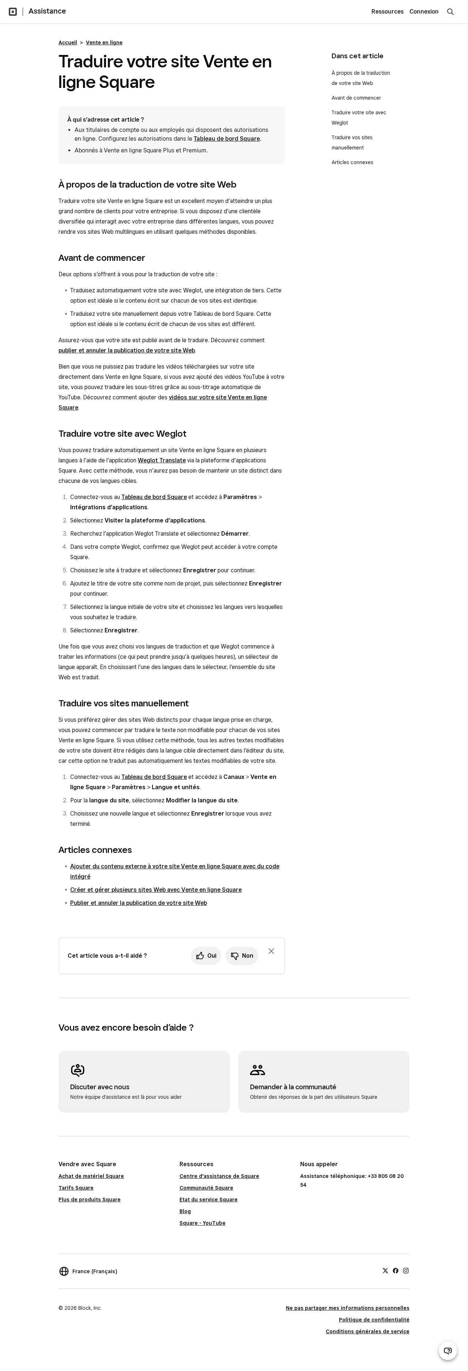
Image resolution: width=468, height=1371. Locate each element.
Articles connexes (352, 162)
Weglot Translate (162, 460)
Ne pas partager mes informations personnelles (348, 1308)
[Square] (13, 12)
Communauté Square (206, 1188)
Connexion (424, 11)
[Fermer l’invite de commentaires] (271, 951)
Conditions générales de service (368, 1331)
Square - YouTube (203, 1223)
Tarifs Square (76, 1188)
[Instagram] (406, 1270)
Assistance (47, 11)
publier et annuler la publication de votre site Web (126, 350)
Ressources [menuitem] (387, 11)
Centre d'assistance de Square (219, 1176)
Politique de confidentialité (374, 1320)
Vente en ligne (104, 42)
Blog (185, 1211)
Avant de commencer (356, 98)
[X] (385, 1270)
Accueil (67, 42)
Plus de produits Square (89, 1199)
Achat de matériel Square (91, 1176)
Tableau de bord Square (227, 138)
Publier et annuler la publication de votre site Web (138, 902)
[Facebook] (395, 1270)
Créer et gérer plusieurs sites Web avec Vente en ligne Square (156, 889)
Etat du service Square (209, 1199)
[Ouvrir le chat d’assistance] (448, 1351)
